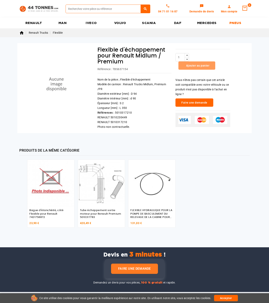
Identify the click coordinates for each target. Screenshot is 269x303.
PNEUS (235, 23)
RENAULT (33, 23)
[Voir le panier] (244, 8)
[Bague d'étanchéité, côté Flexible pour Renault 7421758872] (50, 183)
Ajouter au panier (197, 65)
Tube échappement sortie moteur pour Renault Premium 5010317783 (100, 214)
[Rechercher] (145, 9)
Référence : (104, 69)
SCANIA (149, 23)
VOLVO (120, 23)
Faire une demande (134, 269)
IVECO (91, 23)
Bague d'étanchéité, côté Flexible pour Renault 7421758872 (46, 214)
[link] (201, 9)
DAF (178, 23)
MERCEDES (207, 23)
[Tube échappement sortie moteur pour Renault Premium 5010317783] (101, 183)
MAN (62, 23)
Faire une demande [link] (194, 102)
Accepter (226, 298)
